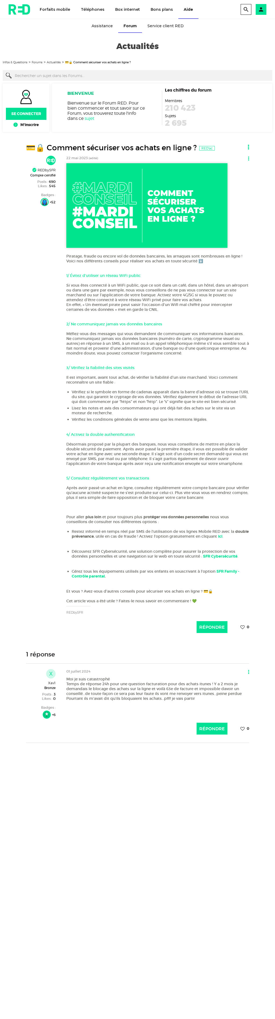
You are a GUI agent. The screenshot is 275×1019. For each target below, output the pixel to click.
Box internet (127, 9)
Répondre (212, 627)
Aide (188, 9)
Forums (37, 62)
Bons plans (162, 9)
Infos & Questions (15, 62)
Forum (130, 25)
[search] (246, 9)
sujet (89, 118)
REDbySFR (46, 170)
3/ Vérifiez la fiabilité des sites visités (100, 367)
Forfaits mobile (55, 9)
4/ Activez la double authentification (100, 434)
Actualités (54, 62)
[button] (261, 9)
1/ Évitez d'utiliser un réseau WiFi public (103, 275)
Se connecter (26, 113)
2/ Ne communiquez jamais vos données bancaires (114, 324)
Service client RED (165, 25)
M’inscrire (29, 125)
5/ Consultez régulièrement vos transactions (107, 478)
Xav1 (52, 683)
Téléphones (92, 9)
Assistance (102, 25)
